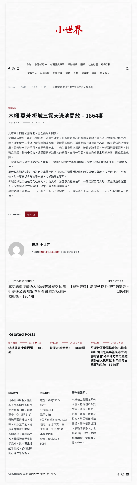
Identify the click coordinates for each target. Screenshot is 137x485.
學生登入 (51, 473)
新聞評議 (57, 73)
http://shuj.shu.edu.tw (49, 251)
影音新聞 (39, 64)
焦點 (29, 64)
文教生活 (32, 73)
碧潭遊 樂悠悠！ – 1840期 (67, 347)
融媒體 (85, 73)
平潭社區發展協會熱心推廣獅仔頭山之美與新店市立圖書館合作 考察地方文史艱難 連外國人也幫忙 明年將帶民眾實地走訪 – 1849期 (109, 356)
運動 (67, 73)
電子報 (103, 73)
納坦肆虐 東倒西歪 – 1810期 (25, 349)
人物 (76, 73)
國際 (82, 64)
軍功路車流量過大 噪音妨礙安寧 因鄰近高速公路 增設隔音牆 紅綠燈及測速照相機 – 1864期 (37, 289)
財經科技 (44, 73)
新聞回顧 (12, 108)
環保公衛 (105, 64)
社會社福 (93, 64)
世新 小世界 (14, 122)
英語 (94, 73)
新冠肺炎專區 (57, 64)
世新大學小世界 (37, 473)
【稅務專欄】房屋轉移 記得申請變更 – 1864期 (99, 287)
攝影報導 (72, 64)
